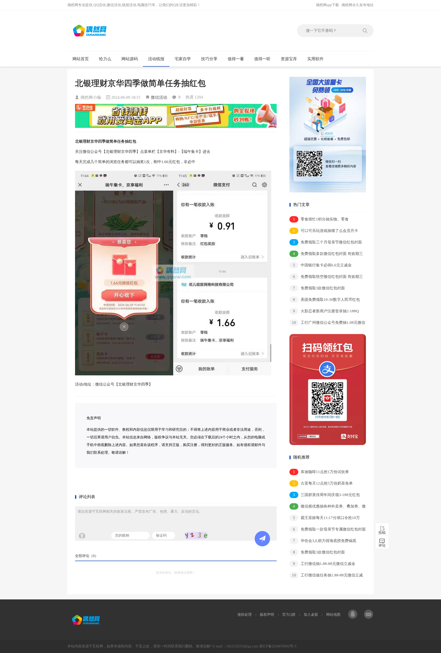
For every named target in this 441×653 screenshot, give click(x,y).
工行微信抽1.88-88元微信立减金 (324, 564)
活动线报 (156, 59)
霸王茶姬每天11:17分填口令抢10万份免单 (324, 519)
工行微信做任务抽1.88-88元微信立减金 (326, 576)
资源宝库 (289, 59)
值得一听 (262, 59)
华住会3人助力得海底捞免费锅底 (325, 541)
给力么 (105, 59)
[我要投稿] (368, 615)
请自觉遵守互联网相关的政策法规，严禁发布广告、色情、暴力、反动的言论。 (140, 511)
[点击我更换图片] (196, 535)
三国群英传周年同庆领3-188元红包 (326, 495)
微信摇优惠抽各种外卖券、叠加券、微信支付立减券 (327, 507)
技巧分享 (209, 59)
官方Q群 (289, 615)
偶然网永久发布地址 (357, 5)
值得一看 (236, 59)
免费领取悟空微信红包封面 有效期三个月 (326, 277)
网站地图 (333, 615)
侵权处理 (244, 615)
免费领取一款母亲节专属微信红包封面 (329, 529)
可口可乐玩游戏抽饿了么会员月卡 (325, 231)
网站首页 (80, 59)
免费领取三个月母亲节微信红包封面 (327, 242)
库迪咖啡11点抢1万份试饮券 (321, 472)
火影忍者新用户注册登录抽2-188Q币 (324, 312)
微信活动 (159, 97)
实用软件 (315, 59)
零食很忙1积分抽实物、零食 (321, 219)
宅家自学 (183, 59)
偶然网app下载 (327, 5)
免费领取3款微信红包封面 (319, 288)
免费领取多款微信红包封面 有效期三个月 (326, 254)
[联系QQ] (353, 615)
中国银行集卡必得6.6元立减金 (322, 265)
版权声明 (267, 615)
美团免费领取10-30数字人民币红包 (326, 300)
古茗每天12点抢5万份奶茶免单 (323, 483)
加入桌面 (311, 615)
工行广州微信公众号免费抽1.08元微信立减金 (327, 323)
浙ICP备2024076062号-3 (277, 646)
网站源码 (129, 59)
